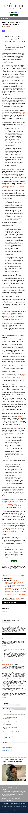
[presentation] (5, 709)
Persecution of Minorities (7, 753)
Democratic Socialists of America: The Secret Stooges (13, 731)
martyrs (9, 528)
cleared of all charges (12, 346)
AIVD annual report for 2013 (10, 65)
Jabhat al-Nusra (19, 113)
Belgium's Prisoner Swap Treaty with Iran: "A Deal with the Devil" (15, 583)
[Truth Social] (3, 32)
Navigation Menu (5, 18)
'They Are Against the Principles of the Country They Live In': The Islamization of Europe (13, 716)
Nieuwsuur (19, 416)
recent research (11, 504)
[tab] (5, 709)
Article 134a (5, 353)
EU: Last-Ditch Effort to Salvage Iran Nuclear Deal (15, 586)
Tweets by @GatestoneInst (7, 784)
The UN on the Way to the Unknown (10, 727)
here (7, 419)
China (3, 744)
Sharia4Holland (5, 186)
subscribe (18, 598)
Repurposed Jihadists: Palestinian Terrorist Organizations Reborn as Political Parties (11, 722)
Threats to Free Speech (6, 755)
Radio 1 (19, 537)
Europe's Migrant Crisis (7, 750)
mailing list (17, 599)
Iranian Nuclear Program (7, 747)
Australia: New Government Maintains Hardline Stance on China (15, 589)
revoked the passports (7, 277)
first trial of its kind (18, 365)
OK (14, 810)
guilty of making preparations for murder (13, 375)
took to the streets (14, 514)
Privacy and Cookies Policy (19, 807)
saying (13, 391)
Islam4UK (12, 186)
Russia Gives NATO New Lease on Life (13, 591)
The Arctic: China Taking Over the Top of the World (13, 736)
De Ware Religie (10, 316)
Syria (11, 578)
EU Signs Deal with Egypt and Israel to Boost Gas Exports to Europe (15, 595)
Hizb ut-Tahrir (18, 186)
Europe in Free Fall (7, 711)
